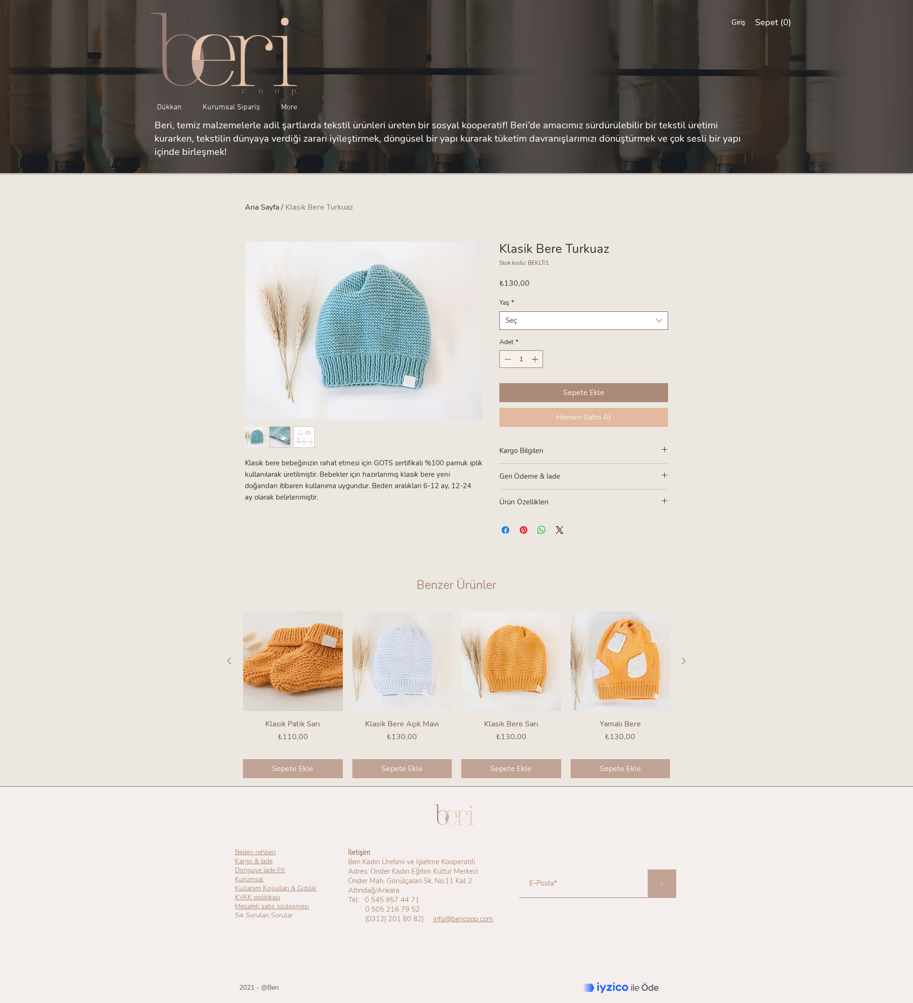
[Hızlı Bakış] (293, 661)
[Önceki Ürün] (229, 660)
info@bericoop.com (463, 919)
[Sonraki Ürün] (684, 660)
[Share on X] (559, 530)
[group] (456, 694)
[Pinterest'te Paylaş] (523, 530)
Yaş (506, 302)
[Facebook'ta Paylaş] (505, 530)
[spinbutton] (521, 359)
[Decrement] (507, 359)
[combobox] (583, 320)
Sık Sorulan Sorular (264, 915)
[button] (772, 22)
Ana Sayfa (262, 207)
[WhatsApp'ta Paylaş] (541, 530)
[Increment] (536, 359)
